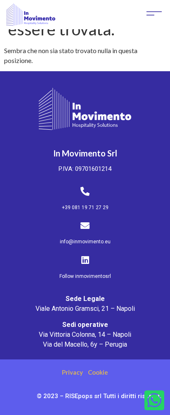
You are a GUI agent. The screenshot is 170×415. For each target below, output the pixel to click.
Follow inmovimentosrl (85, 276)
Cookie (98, 372)
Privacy (72, 372)
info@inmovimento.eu (85, 242)
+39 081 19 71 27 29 (85, 207)
